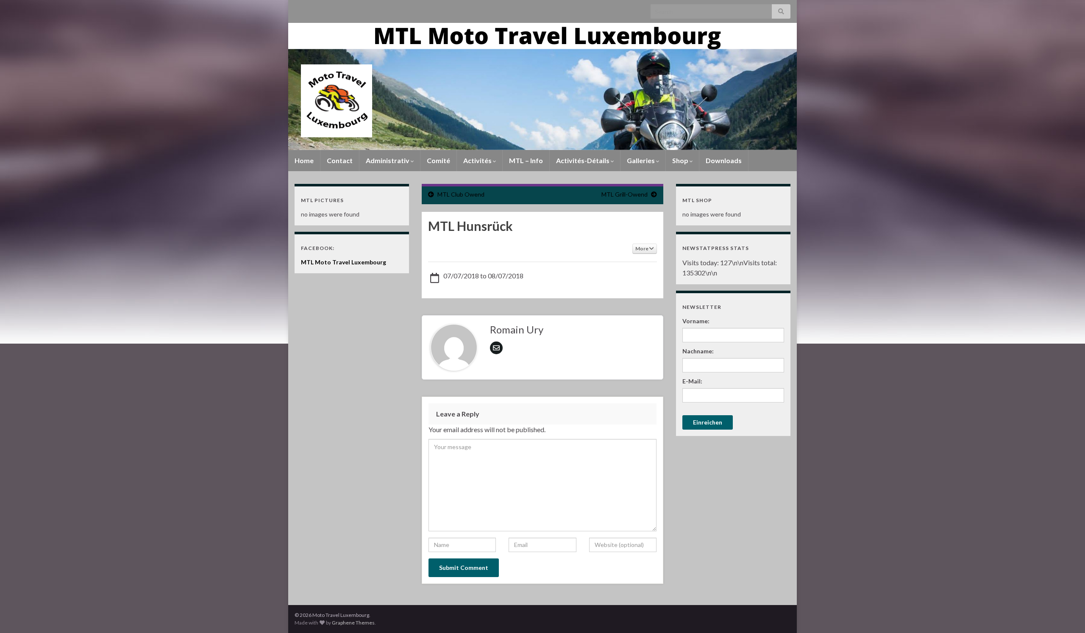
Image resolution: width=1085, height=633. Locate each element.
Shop (681, 160)
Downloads (724, 160)
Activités (478, 160)
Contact (340, 160)
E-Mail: (692, 381)
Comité (438, 160)
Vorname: (695, 321)
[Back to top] (1066, 614)
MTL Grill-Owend (624, 194)
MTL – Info (526, 160)
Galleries (641, 160)
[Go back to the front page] (542, 86)
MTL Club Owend (460, 194)
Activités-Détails (583, 160)
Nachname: (698, 351)
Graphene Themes (353, 622)
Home (304, 160)
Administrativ (388, 160)
